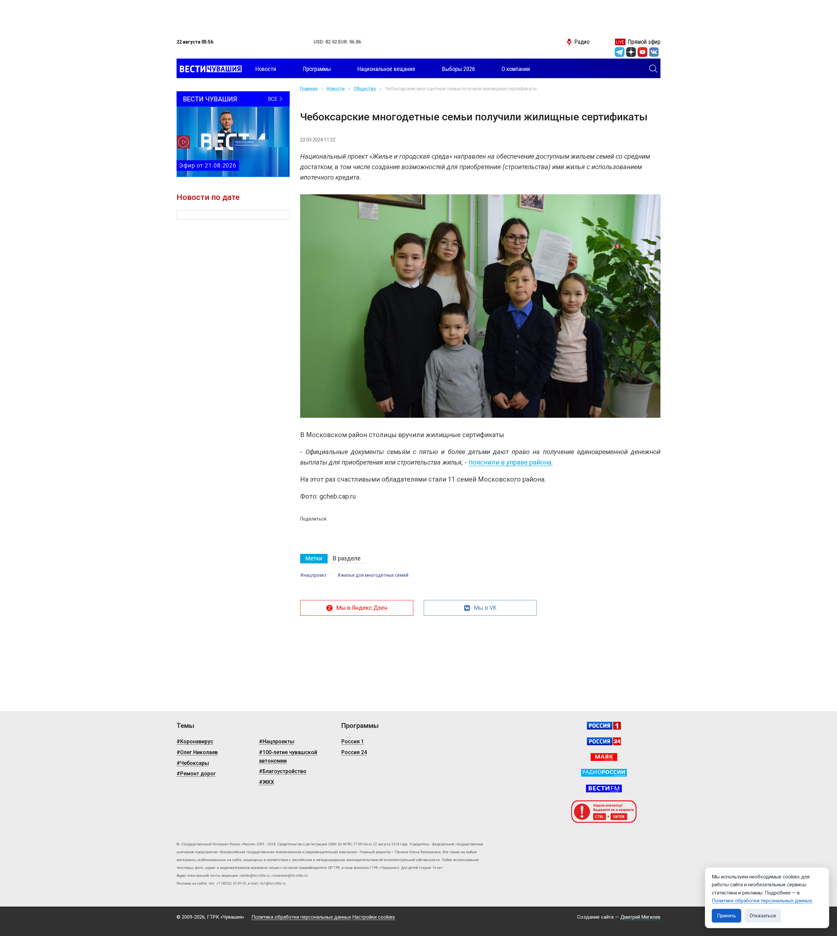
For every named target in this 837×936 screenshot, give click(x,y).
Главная (308, 88)
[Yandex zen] (631, 52)
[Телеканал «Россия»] (604, 726)
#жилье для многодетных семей (372, 575)
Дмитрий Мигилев (640, 917)
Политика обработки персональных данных (301, 917)
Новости (336, 88)
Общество (365, 88)
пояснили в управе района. (511, 462)
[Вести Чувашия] (209, 69)
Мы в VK (485, 607)
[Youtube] (642, 52)
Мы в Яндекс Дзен (361, 607)
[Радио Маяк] (603, 757)
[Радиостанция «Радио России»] (604, 773)
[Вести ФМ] (604, 788)
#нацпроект (313, 575)
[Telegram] (619, 52)
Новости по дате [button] (208, 197)
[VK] (654, 52)
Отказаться (763, 916)
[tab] (314, 558)
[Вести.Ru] (604, 741)
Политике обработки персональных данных (762, 901)
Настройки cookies (373, 917)
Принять (726, 916)
